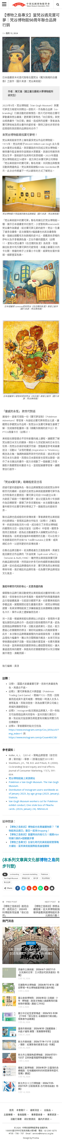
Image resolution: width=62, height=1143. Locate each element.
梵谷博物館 (46, 878)
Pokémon (44, 874)
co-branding (14, 874)
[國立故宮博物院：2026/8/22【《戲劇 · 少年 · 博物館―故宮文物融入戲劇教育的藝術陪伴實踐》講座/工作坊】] (9, 1001)
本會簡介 (20, 1110)
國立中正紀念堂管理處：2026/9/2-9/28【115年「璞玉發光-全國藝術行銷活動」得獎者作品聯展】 (38, 1016)
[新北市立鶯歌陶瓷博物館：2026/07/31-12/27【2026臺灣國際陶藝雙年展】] (9, 1058)
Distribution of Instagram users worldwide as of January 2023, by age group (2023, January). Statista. (34, 793)
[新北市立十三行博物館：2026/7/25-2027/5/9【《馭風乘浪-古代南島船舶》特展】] (9, 1086)
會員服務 (21, 1114)
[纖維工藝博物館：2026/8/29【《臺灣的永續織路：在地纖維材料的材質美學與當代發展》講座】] (9, 1071)
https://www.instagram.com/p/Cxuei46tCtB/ (33, 737)
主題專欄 (8, 1114)
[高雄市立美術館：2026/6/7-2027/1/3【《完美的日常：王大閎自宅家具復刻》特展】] (9, 973)
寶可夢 (35, 878)
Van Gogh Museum (11, 878)
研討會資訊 (29, 1119)
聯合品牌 (7, 882)
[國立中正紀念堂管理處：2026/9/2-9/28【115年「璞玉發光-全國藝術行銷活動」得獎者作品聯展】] (9, 1016)
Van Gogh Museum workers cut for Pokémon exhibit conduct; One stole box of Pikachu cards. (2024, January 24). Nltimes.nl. (33, 805)
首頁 (11, 1110)
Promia (35, 1138)
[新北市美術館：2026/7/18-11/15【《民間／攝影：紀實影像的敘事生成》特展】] (9, 1045)
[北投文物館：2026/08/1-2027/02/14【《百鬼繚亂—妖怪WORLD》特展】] (31, 945)
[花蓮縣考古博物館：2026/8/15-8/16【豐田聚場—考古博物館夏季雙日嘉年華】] (9, 988)
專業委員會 (36, 1114)
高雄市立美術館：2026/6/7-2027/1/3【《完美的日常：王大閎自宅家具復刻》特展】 (38, 972)
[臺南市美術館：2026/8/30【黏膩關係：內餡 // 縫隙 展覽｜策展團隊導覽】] (9, 1032)
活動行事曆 (16, 1119)
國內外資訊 (43, 1119)
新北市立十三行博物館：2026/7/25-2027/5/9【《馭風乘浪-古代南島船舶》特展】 (38, 1086)
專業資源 (51, 1114)
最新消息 (31, 943)
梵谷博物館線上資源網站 (22, 778)
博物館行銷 (26, 878)
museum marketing (30, 874)
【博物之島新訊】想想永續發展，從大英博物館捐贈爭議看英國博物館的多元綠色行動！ (46, 911)
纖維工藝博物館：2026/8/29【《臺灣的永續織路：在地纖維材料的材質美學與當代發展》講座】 (38, 1070)
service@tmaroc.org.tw (42, 1133)
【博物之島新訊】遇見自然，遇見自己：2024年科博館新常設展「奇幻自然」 (15, 911)
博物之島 (47, 860)
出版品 (47, 1110)
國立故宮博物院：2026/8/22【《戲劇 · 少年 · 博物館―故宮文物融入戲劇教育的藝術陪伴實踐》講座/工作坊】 (38, 1001)
